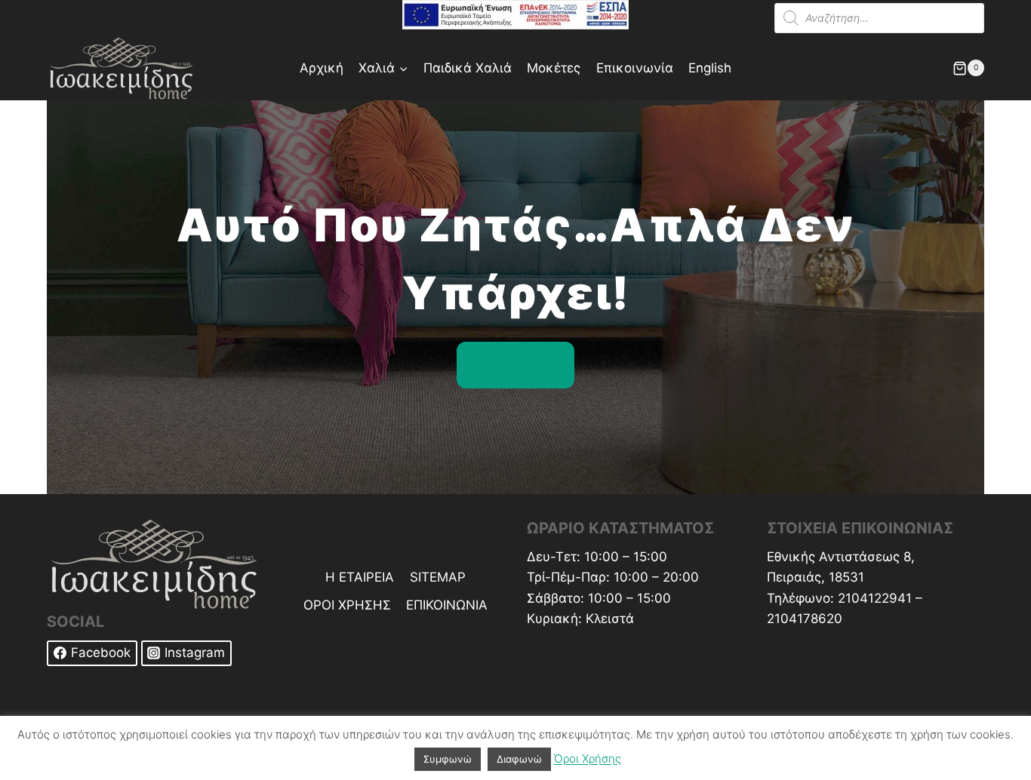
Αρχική (321, 67)
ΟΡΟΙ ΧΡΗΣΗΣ (347, 605)
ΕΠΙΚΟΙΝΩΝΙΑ (447, 605)
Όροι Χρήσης (587, 758)
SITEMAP (438, 577)
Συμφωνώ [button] (447, 759)
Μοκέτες (553, 67)
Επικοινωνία (634, 67)
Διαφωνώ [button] (519, 759)
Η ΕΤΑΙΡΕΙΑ (359, 577)
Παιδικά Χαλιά (467, 67)
